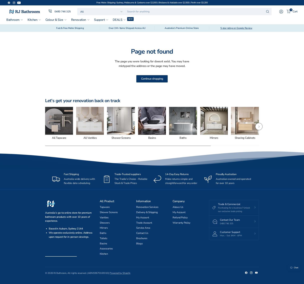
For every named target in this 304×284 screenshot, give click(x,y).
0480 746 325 (62, 11)
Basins (152, 138)
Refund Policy (180, 217)
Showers (105, 223)
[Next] (259, 126)
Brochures (141, 238)
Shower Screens (121, 138)
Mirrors (214, 138)
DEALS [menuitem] (117, 20)
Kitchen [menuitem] (32, 20)
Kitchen (104, 254)
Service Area (143, 228)
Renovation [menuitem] (78, 20)
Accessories (106, 248)
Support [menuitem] (99, 20)
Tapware (105, 207)
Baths (183, 138)
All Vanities (90, 138)
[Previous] (45, 126)
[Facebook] (8, 2)
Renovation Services (147, 207)
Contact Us (142, 233)
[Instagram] (13, 2)
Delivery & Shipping (147, 212)
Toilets (103, 238)
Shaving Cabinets (245, 138)
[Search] (268, 11)
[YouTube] (19, 2)
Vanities (104, 217)
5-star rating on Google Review (236, 28)
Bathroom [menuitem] (13, 20)
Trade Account (144, 223)
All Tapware (59, 138)
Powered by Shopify (120, 273)
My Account (142, 217)
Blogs (139, 243)
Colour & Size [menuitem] (54, 20)
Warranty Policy (181, 223)
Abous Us (178, 207)
